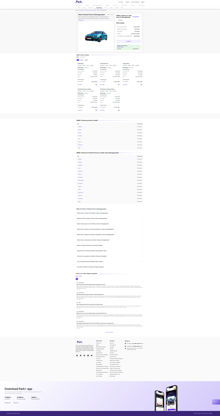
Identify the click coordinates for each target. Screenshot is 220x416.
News (122, 7)
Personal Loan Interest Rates (102, 368)
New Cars (81, 10)
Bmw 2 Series (93, 10)
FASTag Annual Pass (100, 356)
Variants (105, 7)
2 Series (78, 7)
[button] (96, 85)
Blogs (97, 345)
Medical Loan (99, 370)
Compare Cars (99, 360)
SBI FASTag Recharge (101, 347)
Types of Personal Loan (115, 368)
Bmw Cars (87, 10)
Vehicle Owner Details (114, 360)
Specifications (91, 7)
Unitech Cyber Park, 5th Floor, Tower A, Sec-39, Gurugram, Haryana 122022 (135, 349)
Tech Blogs (98, 350)
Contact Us (98, 343)
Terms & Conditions (197, 413)
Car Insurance (113, 345)
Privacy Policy (205, 413)
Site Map (210, 413)
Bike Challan (112, 376)
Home (77, 10)
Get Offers (128, 41)
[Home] (79, 2)
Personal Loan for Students (116, 370)
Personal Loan (113, 356)
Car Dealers (98, 362)
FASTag (111, 348)
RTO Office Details (114, 354)
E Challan (112, 347)
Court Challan (99, 376)
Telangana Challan (100, 348)
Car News (98, 358)
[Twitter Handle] (84, 355)
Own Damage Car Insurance (102, 372)
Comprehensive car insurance (102, 366)
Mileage (84, 7)
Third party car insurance (115, 366)
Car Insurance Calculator (115, 362)
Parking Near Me (113, 350)
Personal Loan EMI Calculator (116, 358)
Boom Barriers (99, 364)
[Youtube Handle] (91, 355)
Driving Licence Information (102, 354)
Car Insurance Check (114, 364)
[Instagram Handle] (77, 355)
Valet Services (99, 352)
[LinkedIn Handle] (88, 355)
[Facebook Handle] (80, 355)
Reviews (116, 7)
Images (111, 7)
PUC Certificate (99, 374)
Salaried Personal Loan (115, 374)
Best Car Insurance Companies (116, 372)
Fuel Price (112, 352)
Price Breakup (99, 7)
